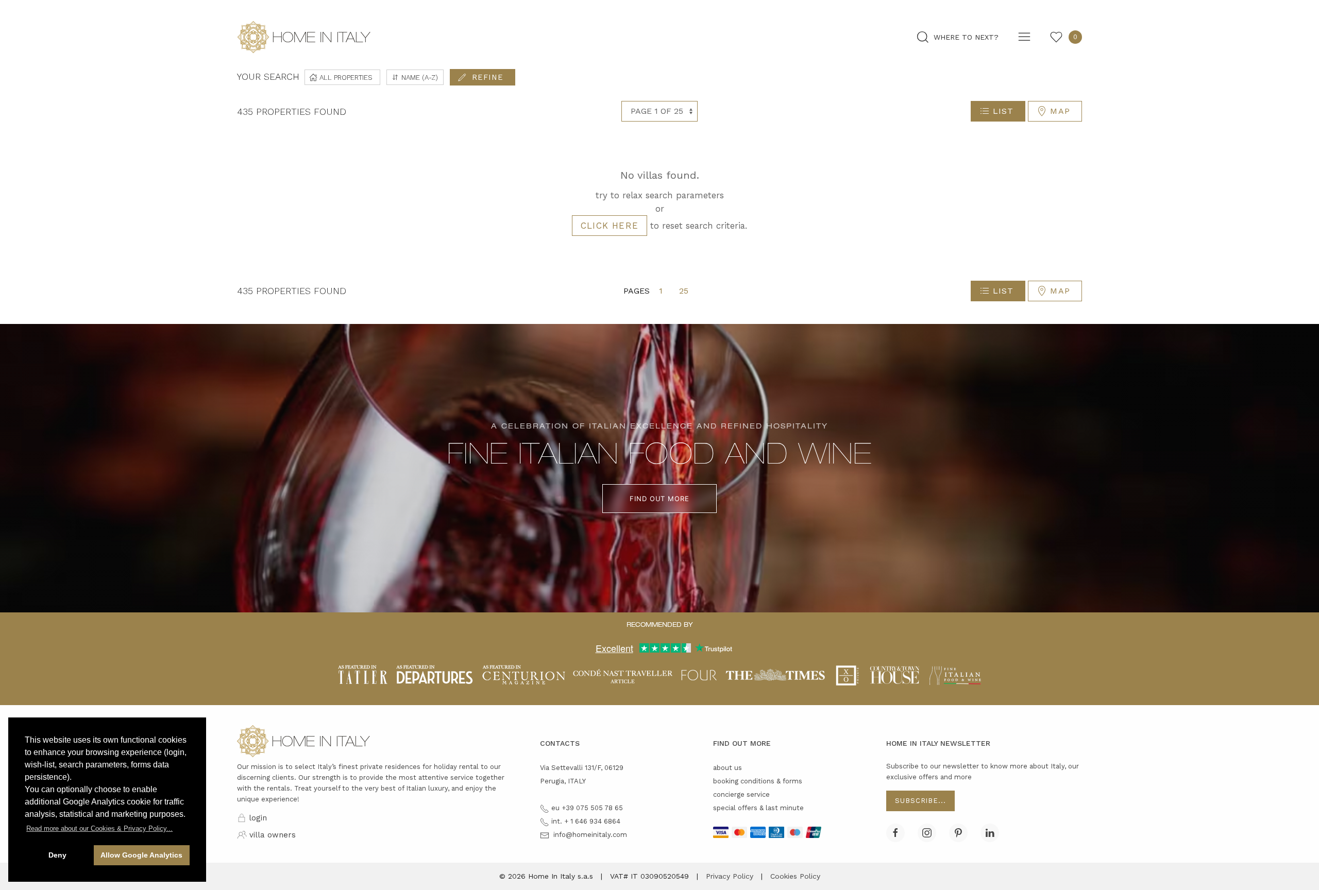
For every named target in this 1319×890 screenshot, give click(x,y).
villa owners (272, 835)
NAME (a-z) (418, 77)
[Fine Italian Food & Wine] (955, 675)
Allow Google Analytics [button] (141, 855)
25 (683, 291)
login (258, 818)
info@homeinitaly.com (590, 834)
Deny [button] (57, 855)
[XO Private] (847, 675)
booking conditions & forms (757, 781)
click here (609, 225)
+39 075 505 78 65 (592, 808)
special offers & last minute (758, 808)
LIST (1003, 111)
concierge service (741, 794)
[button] (99, 828)
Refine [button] (487, 77)
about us (727, 768)
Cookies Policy (795, 876)
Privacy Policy (729, 876)
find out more (659, 498)
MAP (1060, 111)
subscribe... (920, 801)
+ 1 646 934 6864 (592, 821)
